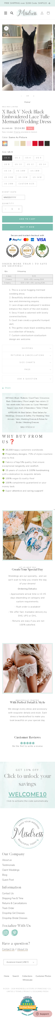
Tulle (39, 408)
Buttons (24, 398)
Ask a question (27, 379)
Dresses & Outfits (23, 416)
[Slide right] (34, 96)
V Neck (45, 408)
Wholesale (27, 980)
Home (27, 102)
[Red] (35, 143)
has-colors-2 (42, 401)
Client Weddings (10, 870)
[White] (10, 143)
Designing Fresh (40, 992)
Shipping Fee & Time (12, 898)
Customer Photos (43, 976)
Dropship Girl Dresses (13, 913)
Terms (18, 992)
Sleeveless (30, 408)
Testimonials (8, 865)
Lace (36, 404)
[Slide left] (21, 96)
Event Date (9, 192)
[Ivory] (16, 143)
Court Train (33, 398)
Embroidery (17, 401)
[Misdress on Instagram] (5, 933)
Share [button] (8, 388)
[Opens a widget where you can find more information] (42, 1014)
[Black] (47, 143)
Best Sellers (26, 412)
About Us (22, 949)
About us (7, 860)
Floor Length (29, 401)
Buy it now (27, 227)
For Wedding (38, 416)
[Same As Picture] (4, 143)
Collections (27, 976)
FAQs (28, 369)
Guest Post (8, 879)
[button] (6, 13)
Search (16, 976)
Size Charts (27, 362)
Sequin (10, 408)
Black (17, 398)
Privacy (27, 992)
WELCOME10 (27, 794)
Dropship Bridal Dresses (14, 918)
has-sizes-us (27, 404)
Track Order (8, 908)
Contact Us (8, 893)
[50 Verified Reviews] (27, 1017)
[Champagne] (23, 143)
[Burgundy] (41, 143)
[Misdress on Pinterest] (14, 933)
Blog (4, 875)
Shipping (17, 132)
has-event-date (13, 404)
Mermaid (43, 404)
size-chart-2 (19, 408)
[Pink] (29, 143)
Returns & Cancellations (27, 355)
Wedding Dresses (31, 422)
